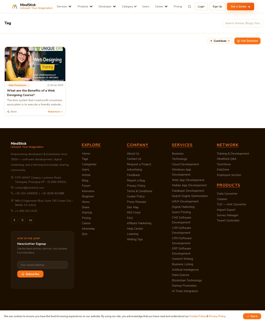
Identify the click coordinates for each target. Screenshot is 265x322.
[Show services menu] (70, 6)
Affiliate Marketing (139, 223)
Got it (254, 316)
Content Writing (182, 259)
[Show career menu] (166, 6)
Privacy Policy (136, 186)
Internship (88, 229)
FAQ (130, 218)
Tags (85, 159)
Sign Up (217, 6)
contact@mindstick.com (29, 188)
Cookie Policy (136, 196)
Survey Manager (227, 215)
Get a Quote (239, 6)
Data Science (180, 275)
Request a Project (139, 164)
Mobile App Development (189, 185)
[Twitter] (22, 220)
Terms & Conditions (139, 191)
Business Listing (182, 264)
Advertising (134, 170)
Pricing (178, 6)
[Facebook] (14, 220)
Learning (132, 234)
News (86, 202)
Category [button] (127, 6)
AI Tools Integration (185, 291)
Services (62, 6)
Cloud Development (185, 164)
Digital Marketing (183, 207)
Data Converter (227, 194)
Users (145, 6)
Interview (88, 191)
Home (86, 154)
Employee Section (229, 175)
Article (86, 175)
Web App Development (188, 180)
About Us (133, 154)
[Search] (189, 6)
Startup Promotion (184, 286)
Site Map (133, 207)
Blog (85, 180)
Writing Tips (135, 239)
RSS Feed (133, 212)
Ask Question (249, 41)
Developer (105, 6)
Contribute (220, 40)
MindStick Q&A (226, 159)
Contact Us (134, 159)
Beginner (88, 196)
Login (201, 6)
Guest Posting (181, 212)
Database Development (188, 191)
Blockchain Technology (187, 280)
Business (178, 154)
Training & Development (233, 154)
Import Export (226, 210)
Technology (179, 159)
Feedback (133, 175)
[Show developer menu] (114, 6)
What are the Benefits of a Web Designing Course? (31, 92)
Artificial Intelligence (185, 270)
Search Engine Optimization (190, 196)
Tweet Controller (228, 220)
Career (159, 6)
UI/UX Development (185, 201)
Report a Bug (136, 180)
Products (83, 6)
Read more (54, 111)
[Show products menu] (91, 6)
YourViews (224, 164)
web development (19, 85)
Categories (89, 164)
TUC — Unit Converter (231, 204)
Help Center (135, 229)
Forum (86, 186)
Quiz (84, 234)
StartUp (87, 212)
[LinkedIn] (30, 220)
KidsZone (223, 170)
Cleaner (222, 199)
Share (85, 207)
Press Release (136, 202)
